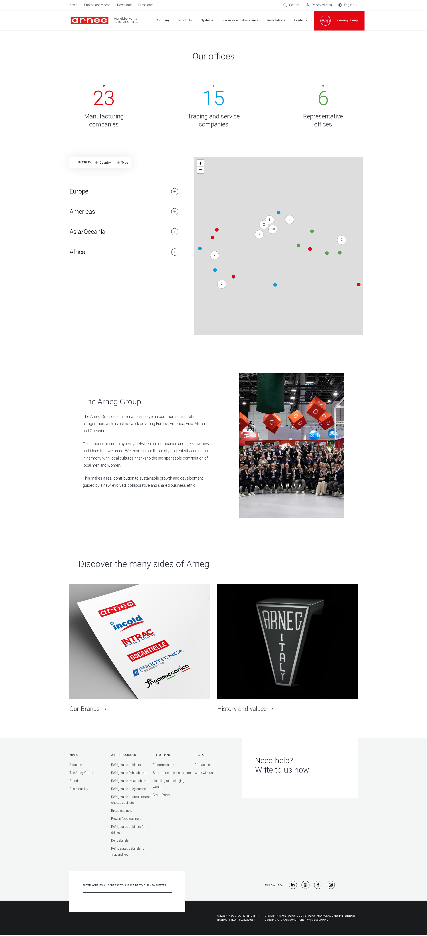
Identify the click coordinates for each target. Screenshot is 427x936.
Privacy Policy (285, 916)
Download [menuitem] (124, 5)
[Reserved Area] (319, 5)
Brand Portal (161, 795)
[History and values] (287, 648)
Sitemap (270, 916)
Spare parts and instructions (173, 773)
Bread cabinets (121, 810)
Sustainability (78, 789)
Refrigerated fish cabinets (129, 773)
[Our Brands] (139, 648)
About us (75, 765)
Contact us (202, 765)
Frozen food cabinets (126, 818)
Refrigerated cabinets (126, 765)
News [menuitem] (73, 5)
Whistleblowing (317, 920)
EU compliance (163, 765)
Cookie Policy (306, 916)
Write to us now (282, 770)
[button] (359, 284)
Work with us (204, 773)
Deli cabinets (120, 840)
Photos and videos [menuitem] (97, 5)
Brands (74, 781)
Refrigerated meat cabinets (130, 781)
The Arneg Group (81, 773)
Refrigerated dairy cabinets (129, 789)
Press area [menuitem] (145, 5)
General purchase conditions (284, 920)
